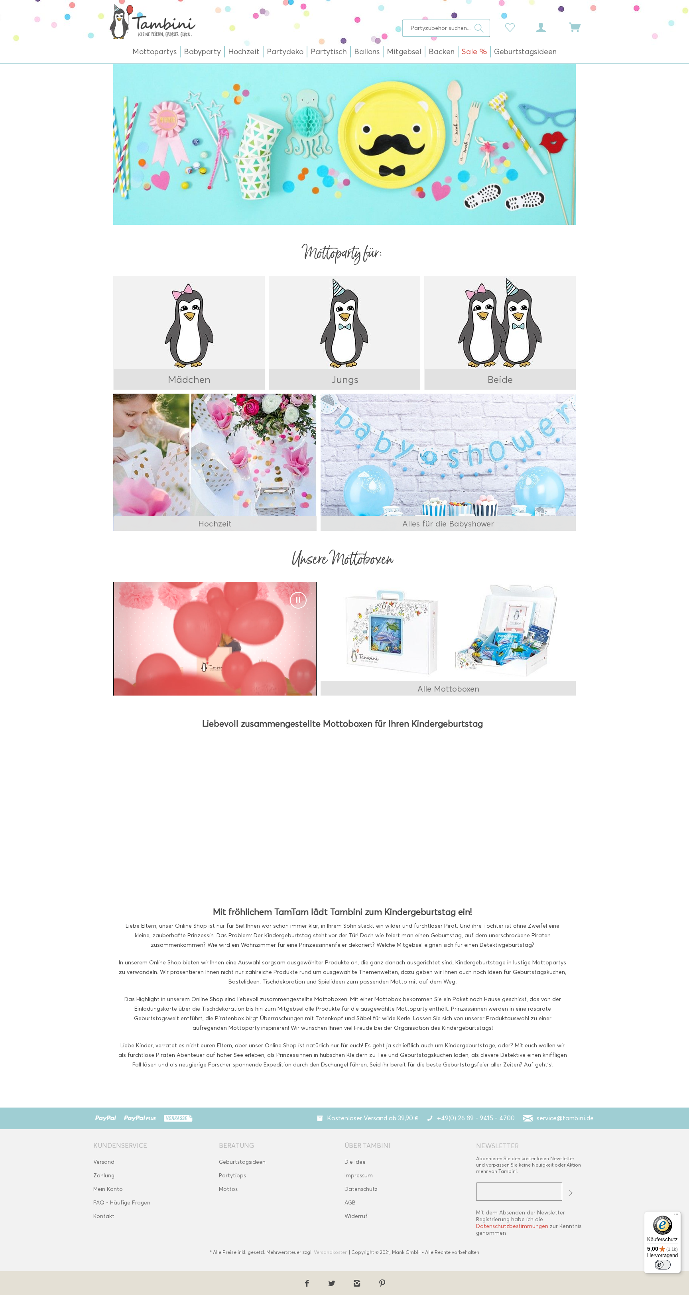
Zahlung (103, 1175)
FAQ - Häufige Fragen (121, 1202)
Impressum (358, 1175)
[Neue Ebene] (189, 333)
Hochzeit (215, 523)
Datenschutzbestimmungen (512, 1226)
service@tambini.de (565, 1118)
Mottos (228, 1189)
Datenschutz (361, 1189)
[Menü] (676, 1216)
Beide (500, 379)
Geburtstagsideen (242, 1162)
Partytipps (232, 1175)
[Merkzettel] (512, 27)
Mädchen (189, 379)
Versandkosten (331, 1252)
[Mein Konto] (548, 27)
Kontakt (103, 1216)
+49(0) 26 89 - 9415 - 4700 (476, 1118)
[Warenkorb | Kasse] (580, 27)
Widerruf (356, 1216)
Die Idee (355, 1162)
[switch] (663, 1264)
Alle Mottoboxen (448, 689)
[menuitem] (446, 28)
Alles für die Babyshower (448, 523)
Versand (103, 1162)
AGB (350, 1202)
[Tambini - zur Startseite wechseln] (152, 21)
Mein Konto (108, 1189)
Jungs (344, 379)
